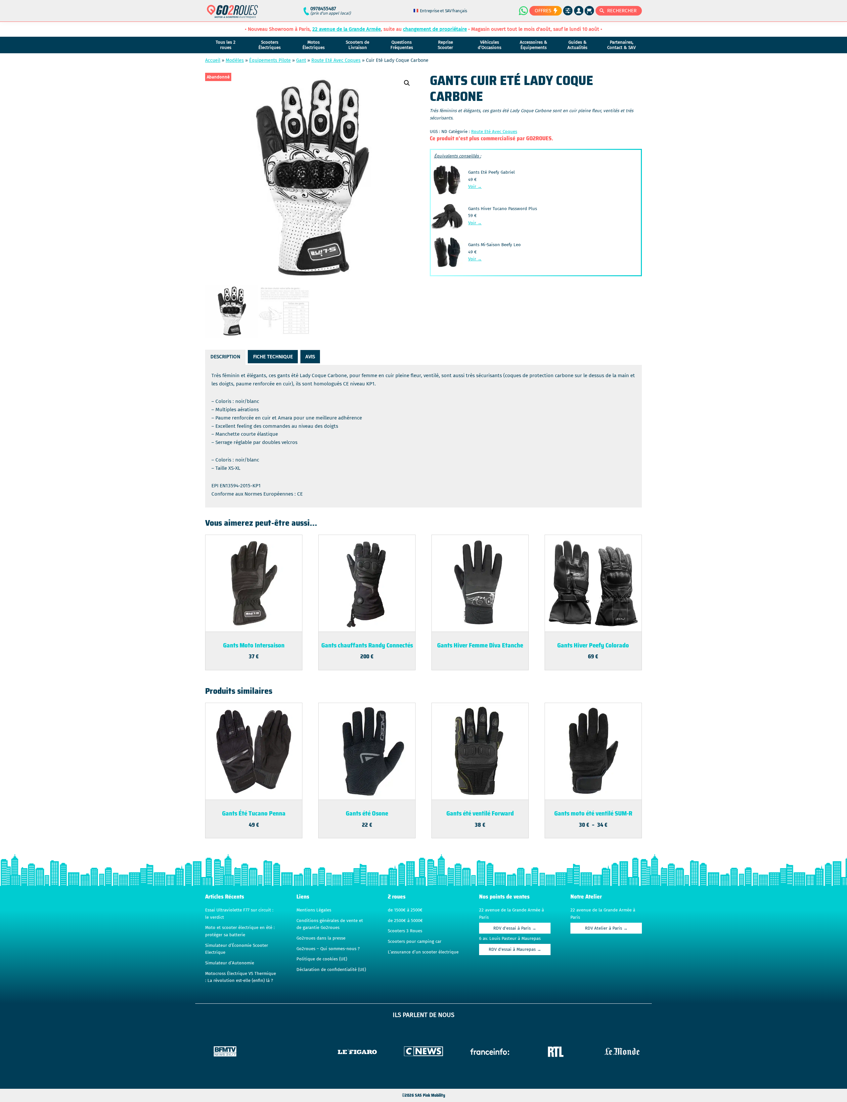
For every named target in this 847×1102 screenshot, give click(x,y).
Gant (301, 60)
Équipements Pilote (270, 60)
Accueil (212, 60)
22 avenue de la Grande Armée (346, 29)
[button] (407, 83)
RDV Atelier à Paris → (606, 928)
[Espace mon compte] (579, 11)
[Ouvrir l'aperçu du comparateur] (568, 11)
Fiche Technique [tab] (273, 357)
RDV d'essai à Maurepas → (515, 949)
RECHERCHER (622, 11)
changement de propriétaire (435, 29)
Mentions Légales (313, 910)
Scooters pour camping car (414, 941)
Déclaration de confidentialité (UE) (331, 969)
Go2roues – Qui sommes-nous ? (328, 948)
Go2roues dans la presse (320, 938)
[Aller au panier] (589, 11)
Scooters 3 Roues (405, 931)
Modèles (235, 60)
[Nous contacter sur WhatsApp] (523, 11)
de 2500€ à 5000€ (405, 920)
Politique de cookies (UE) (321, 959)
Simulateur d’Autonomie (229, 963)
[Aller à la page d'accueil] (232, 14)
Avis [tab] (310, 357)
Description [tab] (225, 357)
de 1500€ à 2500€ (405, 910)
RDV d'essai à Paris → (514, 928)
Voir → (475, 186)
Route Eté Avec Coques (336, 60)
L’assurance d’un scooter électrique (423, 952)
